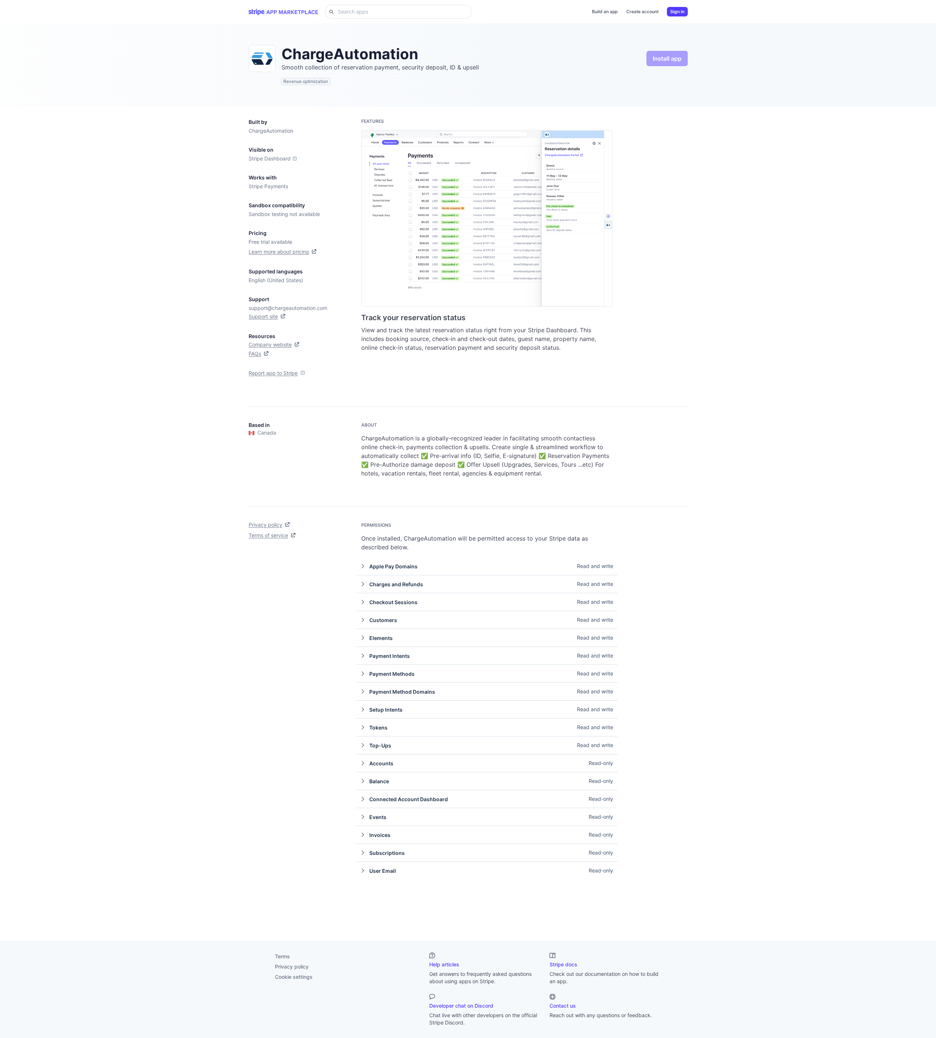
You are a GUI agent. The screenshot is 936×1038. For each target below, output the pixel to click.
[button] (487, 566)
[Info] (294, 158)
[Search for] (329, 11)
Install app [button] (667, 58)
